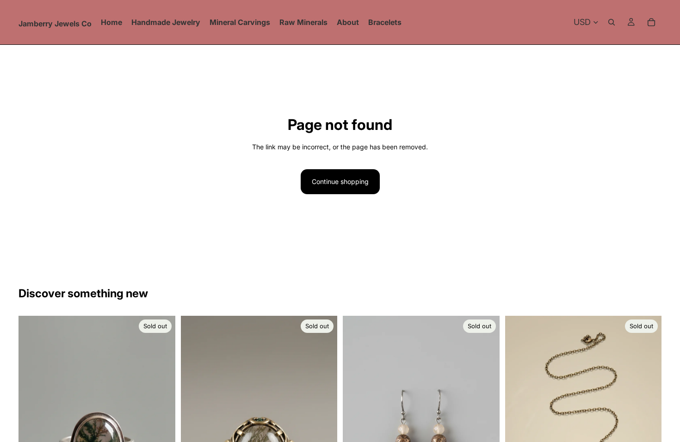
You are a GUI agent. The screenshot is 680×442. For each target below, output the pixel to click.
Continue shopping (340, 181)
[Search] (611, 22)
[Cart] (651, 22)
